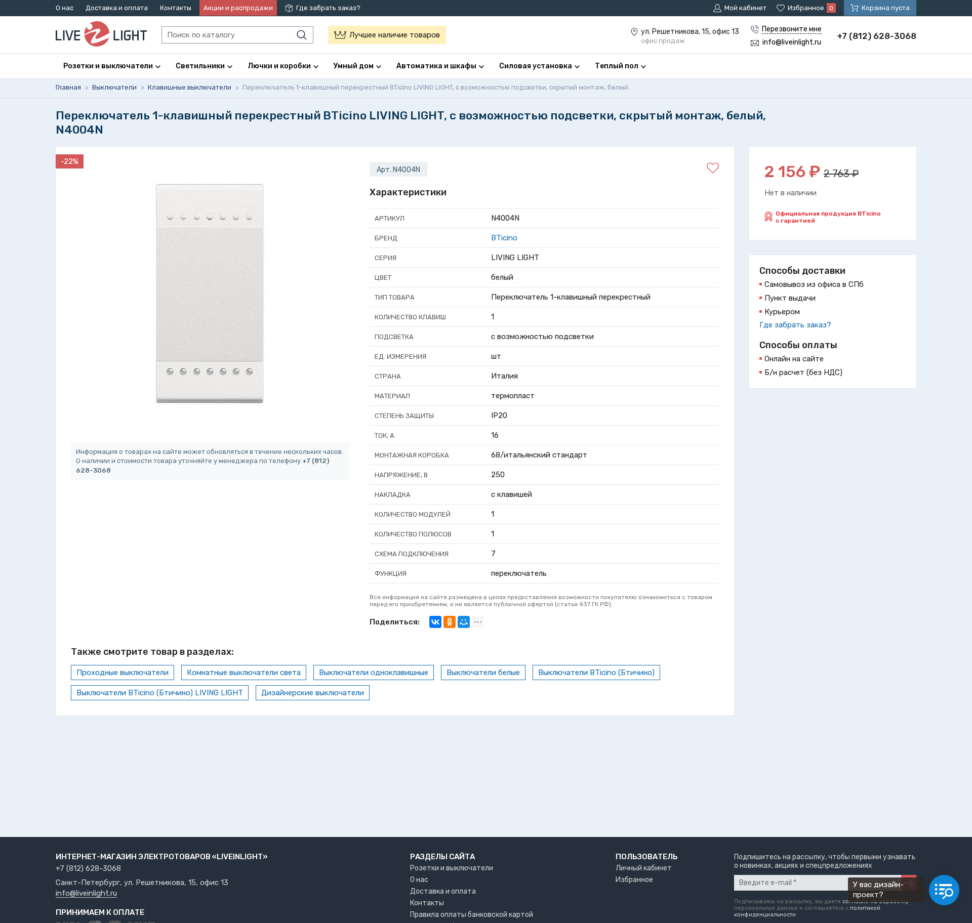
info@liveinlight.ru (86, 894)
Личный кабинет (644, 868)
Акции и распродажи (238, 8)
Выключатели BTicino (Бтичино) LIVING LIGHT (159, 692)
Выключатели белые (483, 672)
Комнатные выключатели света (244, 672)
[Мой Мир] (464, 622)
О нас (64, 8)
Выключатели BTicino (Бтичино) (596, 672)
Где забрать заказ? (328, 8)
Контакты (175, 8)
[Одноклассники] (449, 622)
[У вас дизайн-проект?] (944, 890)
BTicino (504, 237)
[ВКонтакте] (435, 622)
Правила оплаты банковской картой (471, 914)
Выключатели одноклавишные (373, 672)
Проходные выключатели (122, 672)
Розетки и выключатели (451, 868)
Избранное (634, 879)
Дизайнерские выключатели (312, 692)
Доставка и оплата (117, 8)
